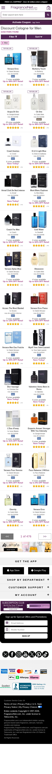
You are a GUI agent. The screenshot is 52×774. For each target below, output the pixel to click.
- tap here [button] (26, 22)
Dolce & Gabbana (40, 154)
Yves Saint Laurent (40, 350)
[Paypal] (36, 671)
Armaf (14, 193)
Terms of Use (10, 704)
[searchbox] (23, 15)
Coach (14, 232)
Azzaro (14, 311)
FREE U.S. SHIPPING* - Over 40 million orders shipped (26, 2)
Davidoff (40, 232)
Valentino (40, 392)
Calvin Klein (40, 114)
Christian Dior (14, 389)
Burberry (40, 71)
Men (6, 43)
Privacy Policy (24, 704)
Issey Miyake (14, 431)
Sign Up (26, 636)
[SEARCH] (48, 15)
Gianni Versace (14, 71)
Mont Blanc (40, 193)
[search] (44, 7)
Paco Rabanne (40, 473)
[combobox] (26, 15)
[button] (3, 7)
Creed (14, 154)
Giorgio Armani (14, 114)
